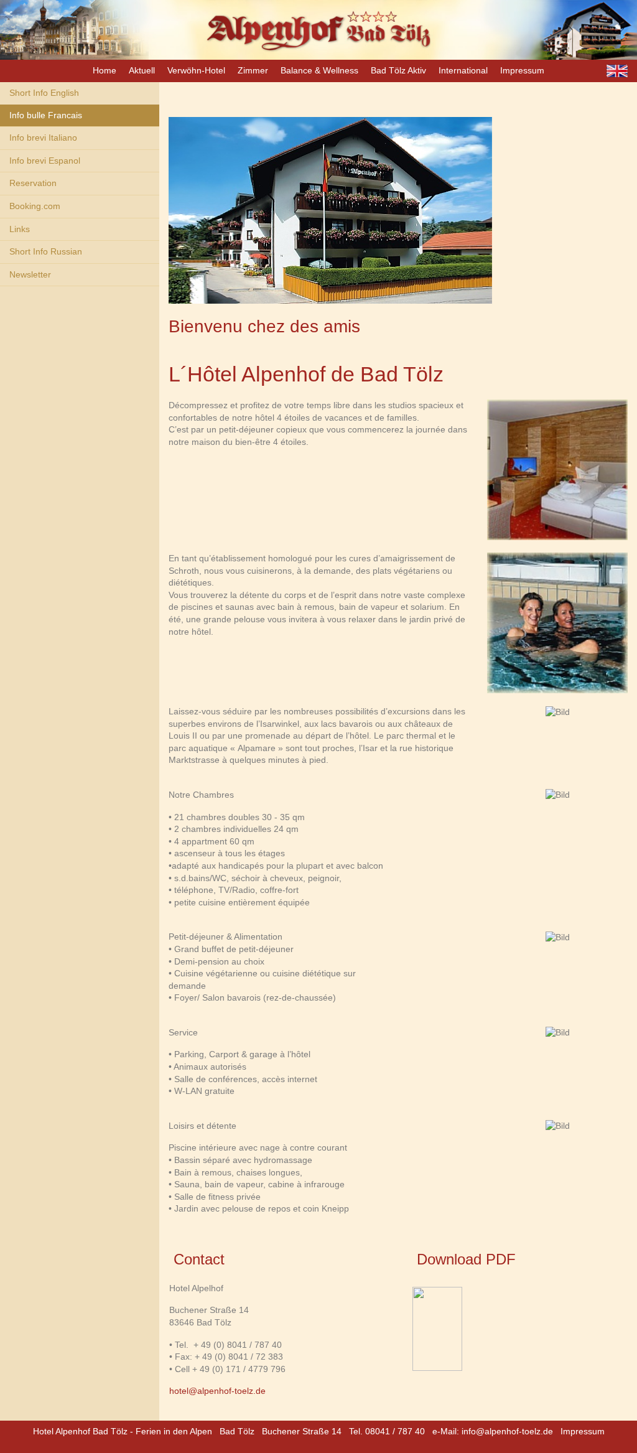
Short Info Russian (45, 251)
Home (104, 70)
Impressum (522, 70)
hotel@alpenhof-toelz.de (217, 1391)
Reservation (33, 183)
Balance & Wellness (319, 70)
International (463, 70)
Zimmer (253, 70)
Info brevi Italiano (43, 137)
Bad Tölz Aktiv (398, 70)
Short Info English (44, 93)
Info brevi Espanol (44, 161)
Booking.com (34, 206)
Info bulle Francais (45, 115)
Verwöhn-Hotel (196, 70)
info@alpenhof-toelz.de (507, 1431)
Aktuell (142, 70)
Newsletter (30, 274)
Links (19, 229)
